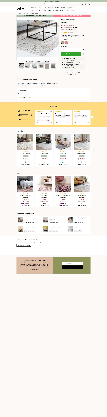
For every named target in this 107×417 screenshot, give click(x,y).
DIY (75, 7)
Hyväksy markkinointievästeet (24, 245)
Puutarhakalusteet (48, 7)
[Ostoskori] (89, 4)
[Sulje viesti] (90, 1)
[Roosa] (66, 42)
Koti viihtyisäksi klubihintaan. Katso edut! (53, 1)
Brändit (49, 10)
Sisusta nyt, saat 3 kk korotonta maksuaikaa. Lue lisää (72, 15)
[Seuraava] (56, 38)
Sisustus (57, 7)
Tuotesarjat (55, 10)
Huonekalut (33, 7)
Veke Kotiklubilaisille (68, 27)
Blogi (33, 10)
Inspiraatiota (38, 10)
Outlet (67, 10)
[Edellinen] (18, 38)
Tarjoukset (73, 10)
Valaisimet (69, 7)
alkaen (69, 29)
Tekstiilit (63, 7)
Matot (40, 7)
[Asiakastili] (82, 4)
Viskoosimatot (25, 13)
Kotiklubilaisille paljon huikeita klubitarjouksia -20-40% (35, 15)
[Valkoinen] (70, 42)
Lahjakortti (62, 10)
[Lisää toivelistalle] (83, 54)
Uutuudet (44, 10)
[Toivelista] (85, 4)
